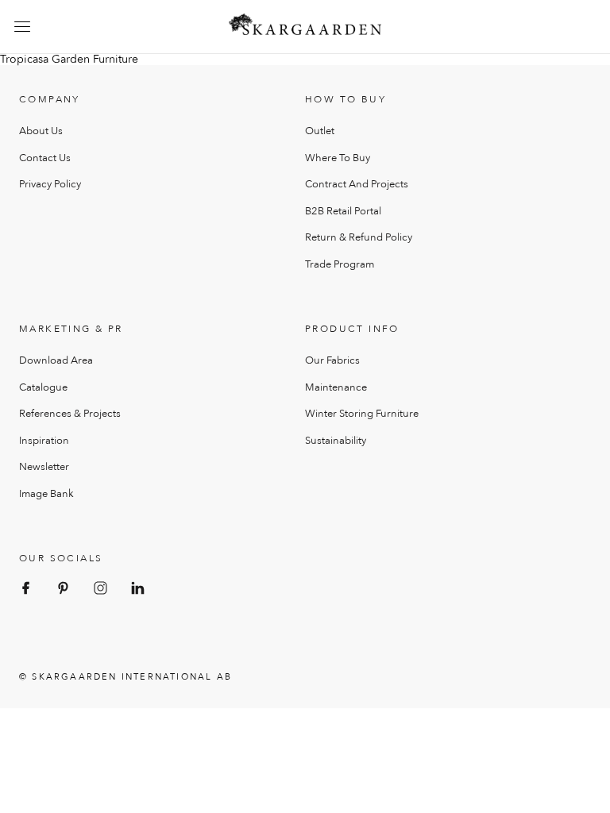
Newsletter (44, 467)
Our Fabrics (332, 360)
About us (41, 131)
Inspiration (44, 440)
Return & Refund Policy (358, 237)
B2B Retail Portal (343, 211)
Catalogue (43, 387)
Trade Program (339, 264)
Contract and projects (356, 184)
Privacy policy (50, 184)
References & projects (70, 413)
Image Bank (46, 494)
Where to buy (337, 158)
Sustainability (335, 440)
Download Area (56, 360)
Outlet (319, 131)
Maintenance (336, 387)
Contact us (45, 158)
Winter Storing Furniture (362, 413)
